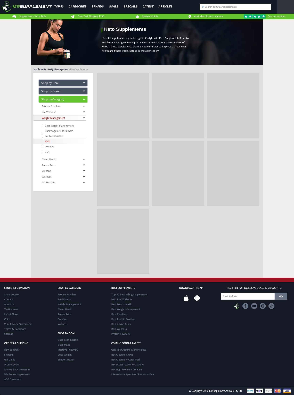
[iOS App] (186, 298)
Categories (78, 6)
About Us (9, 304)
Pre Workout (49, 112)
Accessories (48, 182)
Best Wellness (119, 329)
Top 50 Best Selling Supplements (129, 294)
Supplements (39, 69)
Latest (148, 6)
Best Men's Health (121, 304)
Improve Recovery (68, 349)
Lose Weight (65, 354)
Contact (8, 299)
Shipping (8, 354)
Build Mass (64, 344)
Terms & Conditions (15, 329)
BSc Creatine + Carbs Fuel (125, 359)
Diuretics (50, 146)
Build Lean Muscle (68, 339)
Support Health (66, 359)
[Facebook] (245, 306)
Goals (114, 6)
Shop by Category (52, 99)
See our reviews (276, 16)
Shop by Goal (50, 83)
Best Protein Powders (123, 319)
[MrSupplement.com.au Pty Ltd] (237, 306)
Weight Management (58, 69)
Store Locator (12, 294)
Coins (7, 319)
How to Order (11, 349)
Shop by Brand (51, 91)
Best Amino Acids (121, 324)
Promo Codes (12, 364)
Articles (166, 6)
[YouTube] (254, 306)
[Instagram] (263, 306)
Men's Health (49, 159)
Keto (47, 141)
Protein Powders (51, 106)
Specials (131, 6)
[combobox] (235, 7)
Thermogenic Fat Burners (59, 130)
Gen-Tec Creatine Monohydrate (128, 349)
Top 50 (58, 6)
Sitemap (8, 333)
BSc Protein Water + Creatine (127, 364)
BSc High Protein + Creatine (126, 369)
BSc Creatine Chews (122, 354)
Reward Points (150, 16)
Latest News (11, 314)
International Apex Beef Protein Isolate (132, 374)
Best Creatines (119, 314)
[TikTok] (271, 306)
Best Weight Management (59, 125)
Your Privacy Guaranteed (17, 324)
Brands (98, 6)
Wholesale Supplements (17, 374)
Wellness (47, 176)
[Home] (29, 7)
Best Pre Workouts (121, 299)
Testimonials (11, 309)
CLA (47, 151)
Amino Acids (48, 165)
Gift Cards (9, 359)
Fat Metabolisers (54, 136)
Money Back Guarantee (17, 369)
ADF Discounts (12, 379)
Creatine (46, 170)
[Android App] (197, 298)
